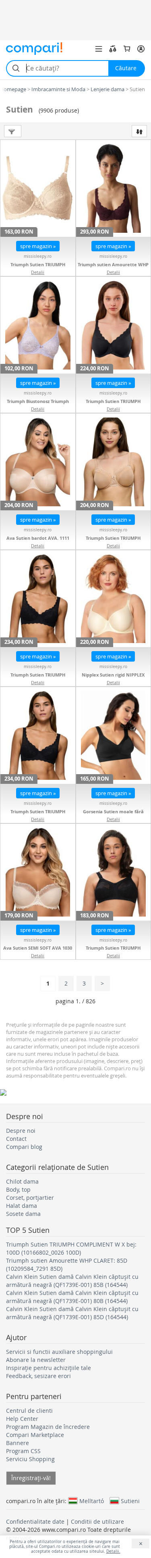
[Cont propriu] (141, 48)
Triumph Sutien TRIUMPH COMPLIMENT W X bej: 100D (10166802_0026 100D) (71, 1248)
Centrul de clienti (29, 1410)
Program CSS (23, 1451)
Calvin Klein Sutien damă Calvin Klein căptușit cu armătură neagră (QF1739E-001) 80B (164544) (72, 1297)
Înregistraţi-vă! (31, 1478)
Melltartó (91, 1500)
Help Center (22, 1418)
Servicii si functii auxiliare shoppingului (59, 1351)
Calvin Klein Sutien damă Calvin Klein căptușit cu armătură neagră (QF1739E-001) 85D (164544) (72, 1313)
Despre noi (20, 1130)
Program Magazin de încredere (48, 1427)
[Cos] (127, 48)
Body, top (18, 1189)
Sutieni (130, 1500)
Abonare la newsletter (36, 1360)
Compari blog (24, 1147)
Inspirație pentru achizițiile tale (48, 1368)
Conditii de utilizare (97, 1521)
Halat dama (21, 1205)
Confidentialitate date (35, 1521)
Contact (16, 1138)
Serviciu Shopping (30, 1459)
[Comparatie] (113, 48)
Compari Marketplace (35, 1435)
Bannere (17, 1443)
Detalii (37, 272)
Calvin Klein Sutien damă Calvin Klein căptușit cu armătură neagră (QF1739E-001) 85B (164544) (72, 1281)
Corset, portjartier (30, 1197)
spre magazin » (38, 246)
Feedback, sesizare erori (38, 1376)
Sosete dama (23, 1214)
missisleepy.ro (38, 256)
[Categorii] (99, 48)
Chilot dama (22, 1181)
